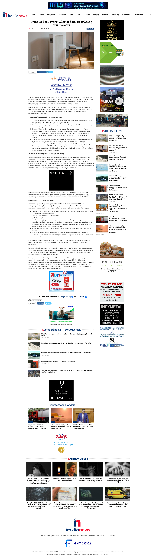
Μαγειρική (115, 14)
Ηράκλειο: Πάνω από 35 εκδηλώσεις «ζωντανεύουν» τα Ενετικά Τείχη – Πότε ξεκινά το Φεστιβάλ (118, 148)
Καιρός (79, 14)
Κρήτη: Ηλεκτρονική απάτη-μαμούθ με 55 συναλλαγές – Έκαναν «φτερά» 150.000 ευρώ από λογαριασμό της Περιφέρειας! (91, 505)
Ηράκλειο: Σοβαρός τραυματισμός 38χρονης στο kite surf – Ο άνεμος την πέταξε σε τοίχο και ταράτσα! (118, 167)
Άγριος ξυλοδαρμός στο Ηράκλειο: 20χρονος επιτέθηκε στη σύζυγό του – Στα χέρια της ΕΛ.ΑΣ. (91, 480)
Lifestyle (105, 14)
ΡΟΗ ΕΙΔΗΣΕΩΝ (46, 536)
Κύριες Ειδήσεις (90, 28)
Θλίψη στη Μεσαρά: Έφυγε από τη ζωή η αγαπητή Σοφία (64, 479)
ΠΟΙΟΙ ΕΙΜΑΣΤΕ (57, 536)
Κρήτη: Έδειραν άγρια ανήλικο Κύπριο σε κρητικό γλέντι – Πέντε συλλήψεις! (117, 480)
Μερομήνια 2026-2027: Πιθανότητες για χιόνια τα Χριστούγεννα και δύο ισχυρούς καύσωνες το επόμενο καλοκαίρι (38, 505)
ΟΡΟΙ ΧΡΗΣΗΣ (67, 536)
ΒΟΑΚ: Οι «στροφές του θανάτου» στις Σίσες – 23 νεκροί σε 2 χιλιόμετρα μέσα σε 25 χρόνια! (117, 137)
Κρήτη (33, 14)
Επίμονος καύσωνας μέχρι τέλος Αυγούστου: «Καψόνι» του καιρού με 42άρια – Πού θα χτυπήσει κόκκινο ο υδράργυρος (117, 229)
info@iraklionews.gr (78, 552)
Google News (65, 297)
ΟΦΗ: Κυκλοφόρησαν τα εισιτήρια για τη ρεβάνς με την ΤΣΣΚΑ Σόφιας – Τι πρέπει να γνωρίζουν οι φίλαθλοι (118, 197)
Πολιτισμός (62, 14)
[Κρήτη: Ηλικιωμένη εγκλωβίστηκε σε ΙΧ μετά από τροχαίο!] (34, 364)
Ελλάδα (41, 14)
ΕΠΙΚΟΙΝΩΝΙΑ (101, 536)
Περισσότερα (138, 14)
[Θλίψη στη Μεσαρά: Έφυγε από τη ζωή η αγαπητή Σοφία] (64, 469)
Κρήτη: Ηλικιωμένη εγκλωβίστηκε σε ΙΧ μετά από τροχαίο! (58, 361)
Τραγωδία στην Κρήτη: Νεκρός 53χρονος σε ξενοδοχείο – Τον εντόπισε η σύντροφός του (117, 504)
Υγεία (71, 14)
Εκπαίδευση (126, 14)
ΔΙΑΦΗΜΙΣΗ (111, 536)
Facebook (81, 297)
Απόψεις (96, 14)
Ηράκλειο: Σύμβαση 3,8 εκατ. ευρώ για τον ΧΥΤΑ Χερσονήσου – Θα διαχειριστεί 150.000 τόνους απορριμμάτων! (118, 208)
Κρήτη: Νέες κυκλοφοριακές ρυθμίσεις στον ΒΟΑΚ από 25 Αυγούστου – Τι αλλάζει (66, 343)
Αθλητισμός (51, 14)
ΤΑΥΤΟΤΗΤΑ (92, 536)
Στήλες (87, 14)
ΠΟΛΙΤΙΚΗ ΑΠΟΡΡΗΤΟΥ (80, 536)
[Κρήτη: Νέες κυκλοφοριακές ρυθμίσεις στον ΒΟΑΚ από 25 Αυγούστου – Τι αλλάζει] (34, 346)
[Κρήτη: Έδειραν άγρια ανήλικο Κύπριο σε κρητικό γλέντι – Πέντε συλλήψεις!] (117, 469)
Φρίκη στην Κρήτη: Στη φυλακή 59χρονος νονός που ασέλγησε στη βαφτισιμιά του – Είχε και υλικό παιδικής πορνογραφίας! (38, 481)
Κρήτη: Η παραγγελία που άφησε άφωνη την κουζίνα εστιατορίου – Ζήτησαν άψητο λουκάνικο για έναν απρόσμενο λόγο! (65, 505)
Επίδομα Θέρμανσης (37, 300)
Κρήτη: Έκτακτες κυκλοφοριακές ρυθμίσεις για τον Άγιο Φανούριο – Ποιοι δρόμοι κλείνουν (118, 177)
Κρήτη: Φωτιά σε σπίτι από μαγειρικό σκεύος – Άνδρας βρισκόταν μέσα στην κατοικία (118, 218)
